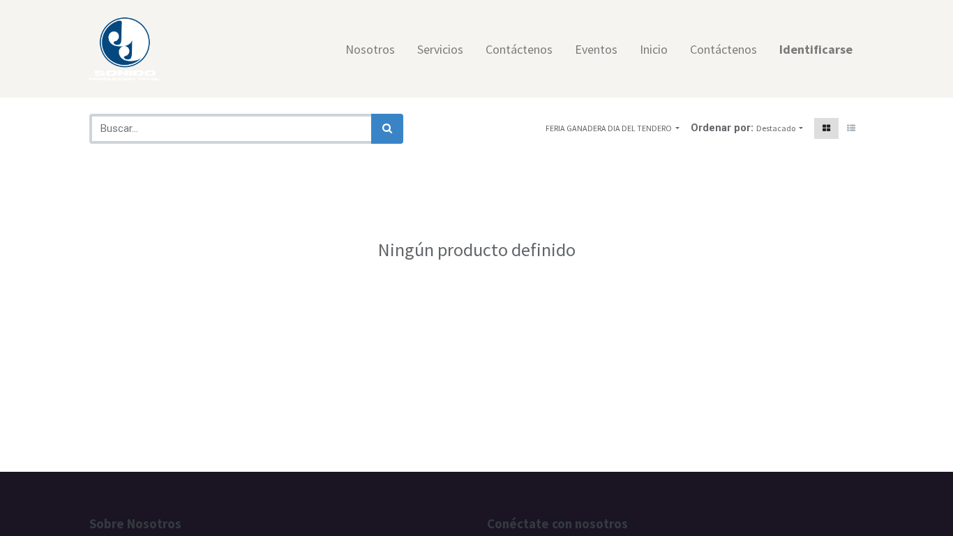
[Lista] (851, 128)
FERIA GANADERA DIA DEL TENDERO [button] (609, 128)
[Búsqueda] (387, 129)
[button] (779, 128)
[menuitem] (370, 49)
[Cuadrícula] (826, 128)
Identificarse (816, 49)
